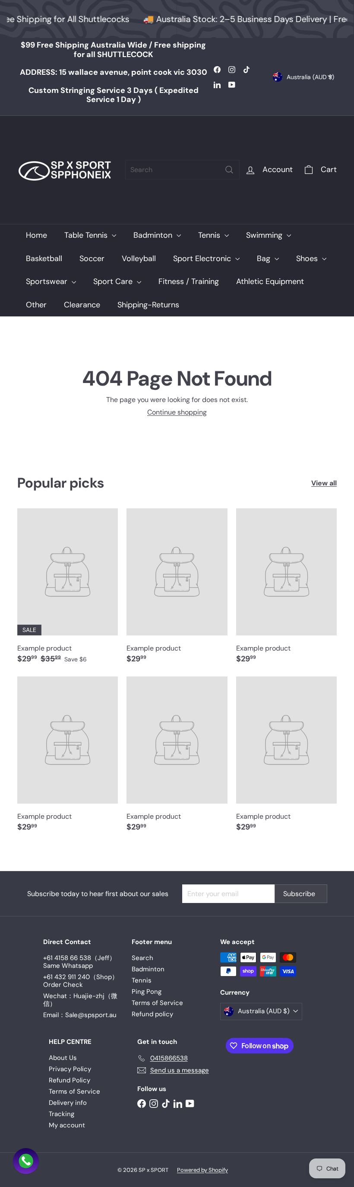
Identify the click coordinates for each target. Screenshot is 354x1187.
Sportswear (48, 281)
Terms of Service (157, 1003)
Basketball (44, 258)
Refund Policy (69, 1080)
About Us (63, 1057)
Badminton (153, 235)
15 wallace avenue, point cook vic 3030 (113, 72)
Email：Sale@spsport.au (80, 1015)
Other (36, 305)
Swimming (265, 235)
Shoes (308, 258)
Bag (264, 258)
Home (36, 235)
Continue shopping (177, 412)
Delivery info (68, 1102)
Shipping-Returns (148, 305)
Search (142, 958)
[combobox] (182, 169)
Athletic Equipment (270, 281)
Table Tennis (87, 235)
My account (67, 1125)
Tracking (61, 1114)
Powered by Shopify (202, 1170)
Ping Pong (146, 991)
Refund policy (152, 1014)
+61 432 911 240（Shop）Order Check (80, 981)
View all (324, 483)
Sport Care (114, 281)
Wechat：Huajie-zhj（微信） (80, 1000)
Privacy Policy (70, 1069)
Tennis (210, 235)
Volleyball (139, 258)
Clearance (82, 305)
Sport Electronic (203, 258)
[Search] (229, 169)
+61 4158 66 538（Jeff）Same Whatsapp (79, 962)
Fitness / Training (188, 281)
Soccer (91, 258)
